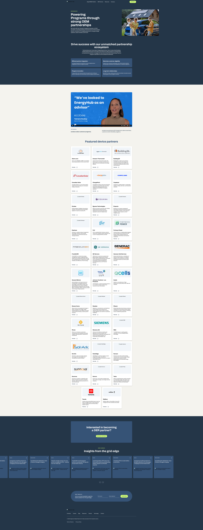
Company (69, 513)
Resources (84, 513)
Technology (96, 513)
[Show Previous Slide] (100, 482)
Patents (90, 513)
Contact (133, 1)
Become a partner (101, 436)
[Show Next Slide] (103, 482)
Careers (74, 513)
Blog (79, 513)
